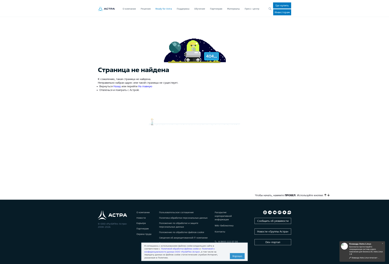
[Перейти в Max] (265, 212)
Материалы (233, 8)
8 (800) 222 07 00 (228, 241)
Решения (146, 8)
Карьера (141, 223)
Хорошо (237, 256)
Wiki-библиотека (224, 225)
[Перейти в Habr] (284, 212)
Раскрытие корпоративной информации (223, 216)
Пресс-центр (252, 8)
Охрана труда (143, 234)
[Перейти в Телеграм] (270, 212)
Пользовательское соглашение (176, 212)
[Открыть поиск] (270, 9)
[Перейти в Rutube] (279, 212)
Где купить (282, 5)
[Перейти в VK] (275, 212)
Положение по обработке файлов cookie (181, 232)
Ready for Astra (163, 8)
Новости (141, 218)
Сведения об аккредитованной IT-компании (183, 237)
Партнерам (216, 8)
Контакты (220, 231)
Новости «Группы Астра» (273, 231)
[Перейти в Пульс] (289, 212)
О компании (129, 8)
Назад (117, 86)
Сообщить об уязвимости (273, 220)
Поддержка (183, 8)
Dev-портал (272, 242)
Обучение (199, 8)
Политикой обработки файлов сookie (180, 248)
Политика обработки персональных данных (183, 218)
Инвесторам (282, 12)
